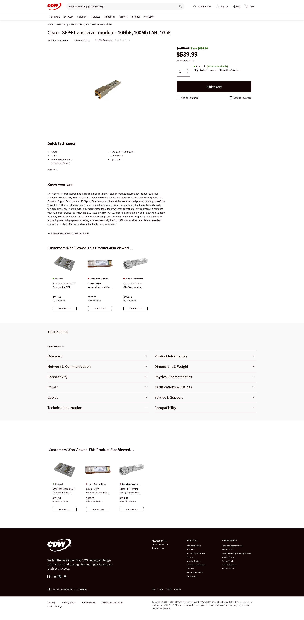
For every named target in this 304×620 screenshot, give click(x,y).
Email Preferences (229, 565)
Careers (190, 557)
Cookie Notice (88, 602)
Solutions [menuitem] (82, 16)
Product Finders (228, 568)
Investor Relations (194, 561)
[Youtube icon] (65, 576)
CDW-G (160, 589)
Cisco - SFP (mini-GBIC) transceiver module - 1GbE (129, 490)
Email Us (83, 589)
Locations (191, 568)
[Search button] (180, 6)
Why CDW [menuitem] (149, 16)
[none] (55, 16)
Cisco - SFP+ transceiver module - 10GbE (97, 490)
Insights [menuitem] (135, 16)
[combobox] (120, 6)
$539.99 (187, 54)
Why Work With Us (194, 546)
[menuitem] (194, 6)
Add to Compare (189, 97)
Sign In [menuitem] (224, 6)
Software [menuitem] (68, 16)
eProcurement (227, 549)
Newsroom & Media (194, 572)
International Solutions (196, 565)
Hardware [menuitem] (55, 16)
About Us (190, 549)
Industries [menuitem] (109, 16)
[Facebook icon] (49, 576)
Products (157, 548)
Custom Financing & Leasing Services (236, 553)
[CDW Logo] (54, 6)
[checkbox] (178, 97)
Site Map (51, 602)
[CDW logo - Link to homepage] (54, 6)
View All (52, 169)
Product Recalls (228, 561)
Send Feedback (228, 557)
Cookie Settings (55, 606)
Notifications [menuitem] (204, 6)
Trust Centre (191, 576)
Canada (169, 589)
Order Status (159, 544)
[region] (152, 285)
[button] (249, 6)
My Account (158, 540)
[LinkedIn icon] (54, 576)
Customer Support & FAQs (232, 546)
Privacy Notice (69, 602)
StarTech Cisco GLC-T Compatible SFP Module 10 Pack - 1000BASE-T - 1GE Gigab (64, 490)
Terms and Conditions (112, 602)
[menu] (202, 6)
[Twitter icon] (60, 576)
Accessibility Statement (196, 553)
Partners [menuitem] (123, 16)
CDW (154, 589)
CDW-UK (177, 589)
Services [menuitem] (95, 16)
